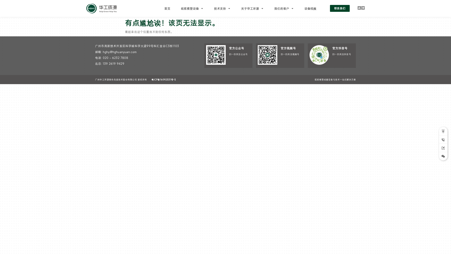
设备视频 (310, 8)
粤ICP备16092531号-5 (164, 79)
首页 (167, 8)
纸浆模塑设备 (190, 8)
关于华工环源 (250, 8)
